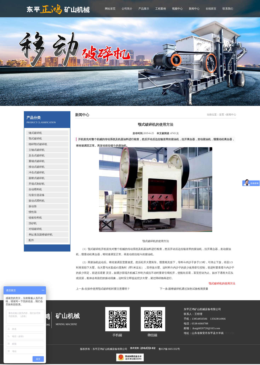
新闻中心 (194, 8)
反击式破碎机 (37, 155)
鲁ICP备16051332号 (169, 349)
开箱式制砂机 (37, 183)
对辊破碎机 (35, 229)
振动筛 (33, 206)
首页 (221, 114)
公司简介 (127, 8)
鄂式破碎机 (35, 138)
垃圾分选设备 (37, 195)
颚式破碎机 (94, 249)
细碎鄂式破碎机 (38, 144)
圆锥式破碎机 (37, 178)
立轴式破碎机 (37, 149)
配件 (31, 240)
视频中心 (177, 8)
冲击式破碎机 (37, 172)
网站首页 (110, 8)
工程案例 (160, 8)
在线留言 (211, 8)
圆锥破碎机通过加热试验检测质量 (188, 288)
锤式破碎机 (35, 132)
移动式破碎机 (37, 166)
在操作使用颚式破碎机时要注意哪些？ (107, 288)
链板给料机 (35, 217)
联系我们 (228, 8)
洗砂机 (33, 223)
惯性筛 (33, 212)
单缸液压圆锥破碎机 (41, 234)
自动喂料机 (35, 189)
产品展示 (143, 8)
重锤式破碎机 (37, 161)
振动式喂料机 (37, 200)
